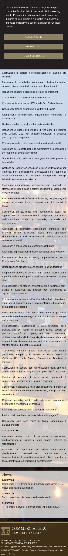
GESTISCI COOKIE (34, 56)
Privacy (50, 550)
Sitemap (42, 550)
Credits (11, 554)
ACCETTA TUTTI (33, 37)
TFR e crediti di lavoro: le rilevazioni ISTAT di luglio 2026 (31, 507)
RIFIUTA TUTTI (34, 46)
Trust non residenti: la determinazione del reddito (27, 497)
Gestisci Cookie (29, 550)
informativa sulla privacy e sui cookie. (25, 19)
